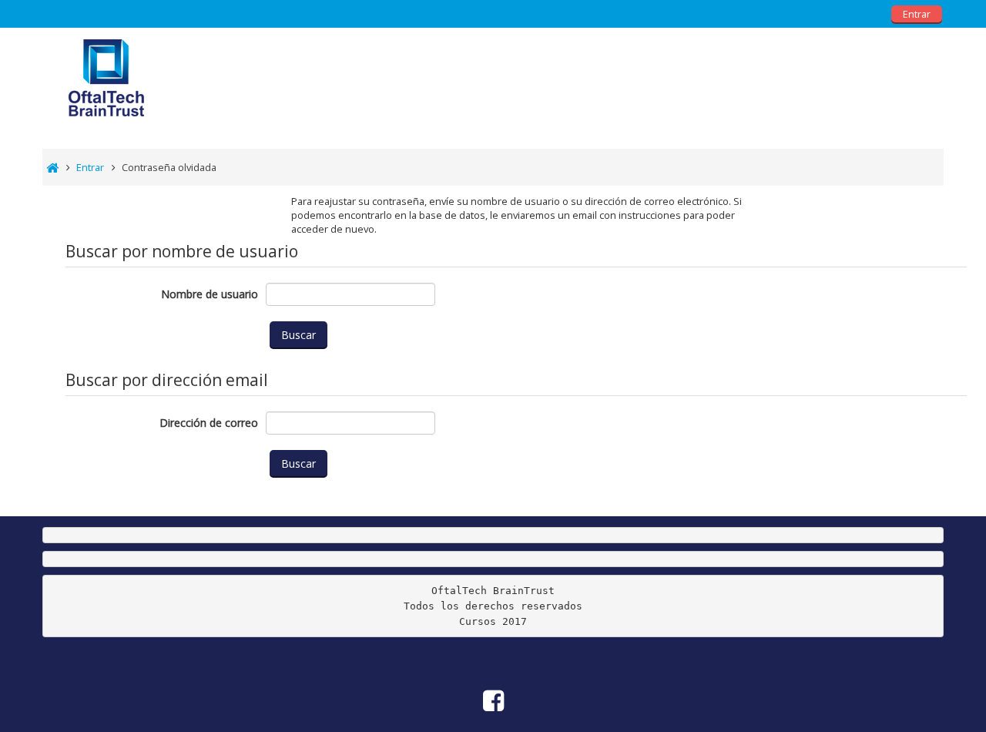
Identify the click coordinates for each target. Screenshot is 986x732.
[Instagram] (940, 69)
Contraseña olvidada (169, 167)
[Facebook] (921, 69)
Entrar (917, 14)
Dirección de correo (208, 422)
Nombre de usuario (209, 294)
